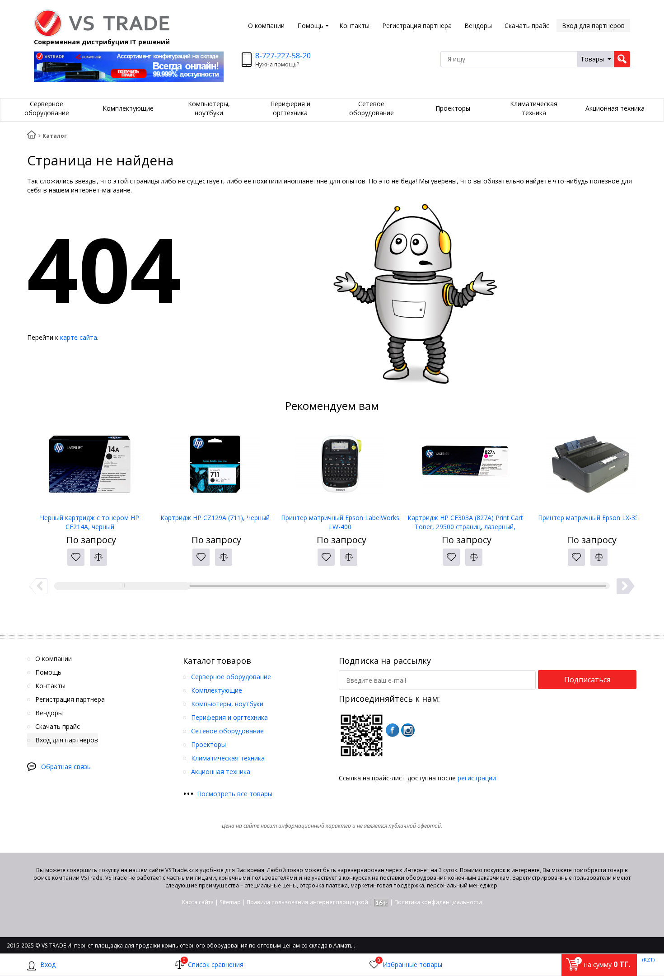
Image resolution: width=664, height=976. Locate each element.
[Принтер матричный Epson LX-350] (590, 468)
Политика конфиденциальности (438, 902)
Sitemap (230, 902)
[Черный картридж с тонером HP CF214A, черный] (89, 468)
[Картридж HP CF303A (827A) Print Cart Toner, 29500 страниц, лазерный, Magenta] (465, 468)
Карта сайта (198, 902)
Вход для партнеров (593, 25)
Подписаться (587, 680)
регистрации (477, 778)
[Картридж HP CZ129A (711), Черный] (214, 468)
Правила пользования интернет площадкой (307, 902)
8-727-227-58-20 (283, 56)
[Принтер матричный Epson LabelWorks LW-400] (340, 468)
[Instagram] (408, 730)
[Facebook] (392, 730)
